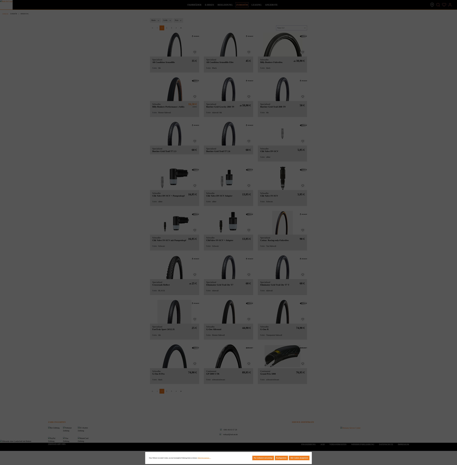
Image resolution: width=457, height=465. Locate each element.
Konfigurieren (281, 458)
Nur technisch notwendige (263, 458)
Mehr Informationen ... (204, 458)
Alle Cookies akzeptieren (299, 458)
